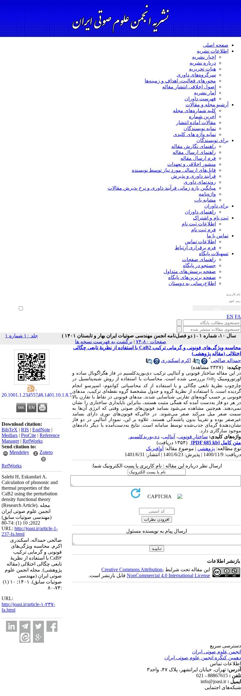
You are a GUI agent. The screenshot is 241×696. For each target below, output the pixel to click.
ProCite (28, 435)
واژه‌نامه (207, 194)
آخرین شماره (202, 116)
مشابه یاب (205, 200)
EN (230, 316)
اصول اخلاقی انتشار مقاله (189, 86)
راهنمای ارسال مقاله (194, 152)
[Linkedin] (11, 626)
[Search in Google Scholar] (204, 362)
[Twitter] (38, 626)
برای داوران (216, 205)
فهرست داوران (200, 98)
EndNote (41, 429)
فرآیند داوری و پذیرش (193, 176)
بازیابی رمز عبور (11, 301)
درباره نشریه (203, 63)
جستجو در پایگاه (199, 265)
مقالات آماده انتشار (196, 122)
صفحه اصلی (215, 45)
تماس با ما (217, 235)
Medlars (10, 435)
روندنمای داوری (200, 182)
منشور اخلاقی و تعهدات (191, 164)
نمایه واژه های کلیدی (194, 134)
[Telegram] (24, 626)
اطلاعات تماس (200, 241)
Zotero (46, 452)
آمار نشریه (205, 92)
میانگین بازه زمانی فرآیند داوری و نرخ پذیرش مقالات (162, 188)
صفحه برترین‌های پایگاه (192, 277)
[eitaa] (24, 637)
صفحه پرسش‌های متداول (189, 271)
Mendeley (19, 452)
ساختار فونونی (193, 436)
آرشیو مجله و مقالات (206, 104)
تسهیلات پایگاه (213, 253)
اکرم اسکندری (176, 360)
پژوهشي (206, 448)
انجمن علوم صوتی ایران (216, 651)
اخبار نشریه (204, 57)
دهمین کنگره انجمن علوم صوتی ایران (202, 657)
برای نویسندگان (212, 140)
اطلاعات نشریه (212, 51)
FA (238, 316)
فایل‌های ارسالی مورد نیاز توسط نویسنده (174, 170)
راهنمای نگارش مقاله (193, 146)
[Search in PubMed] (197, 362)
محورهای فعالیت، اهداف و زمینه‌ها (180, 80)
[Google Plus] (38, 637)
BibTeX (10, 429)
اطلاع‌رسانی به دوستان (192, 283)
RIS (25, 429)
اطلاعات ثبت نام (199, 223)
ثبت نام (18, 297)
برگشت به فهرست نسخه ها (103, 341)
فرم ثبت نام (203, 229)
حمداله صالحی (226, 360)
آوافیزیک (154, 448)
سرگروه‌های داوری (196, 74)
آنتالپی (168, 436)
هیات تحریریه (202, 68)
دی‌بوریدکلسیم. (143, 436)
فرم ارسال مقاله (198, 158)
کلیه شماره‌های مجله (194, 110)
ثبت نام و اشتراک (210, 217)
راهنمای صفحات (199, 259)
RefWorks (33, 441)
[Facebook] (51, 626)
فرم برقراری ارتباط (195, 247)
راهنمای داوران (200, 211)
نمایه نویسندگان (200, 128)
